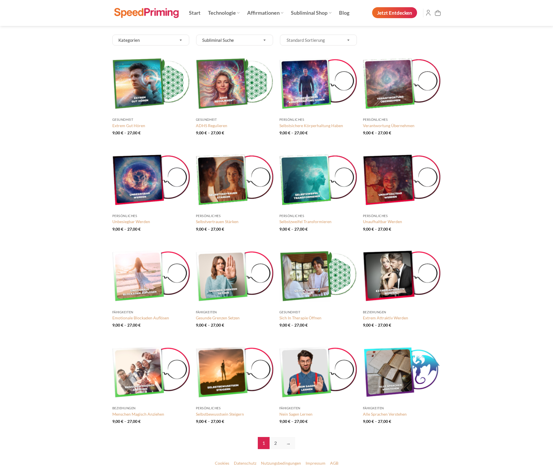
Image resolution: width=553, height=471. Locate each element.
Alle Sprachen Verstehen (385, 414)
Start (194, 13)
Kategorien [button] (129, 40)
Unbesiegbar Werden (131, 221)
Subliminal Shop (309, 13)
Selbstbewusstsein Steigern (220, 414)
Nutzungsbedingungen (281, 463)
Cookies (222, 463)
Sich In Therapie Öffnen (300, 317)
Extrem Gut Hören (128, 125)
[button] (438, 13)
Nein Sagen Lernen (296, 414)
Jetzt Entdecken (394, 13)
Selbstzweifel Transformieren (305, 221)
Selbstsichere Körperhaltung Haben (311, 125)
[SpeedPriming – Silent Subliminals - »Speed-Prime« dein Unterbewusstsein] (146, 13)
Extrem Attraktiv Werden (385, 317)
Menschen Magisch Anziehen (138, 414)
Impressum (315, 463)
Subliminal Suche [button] (218, 40)
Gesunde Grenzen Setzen (218, 317)
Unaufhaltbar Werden (382, 221)
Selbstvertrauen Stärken (217, 221)
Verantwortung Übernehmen (388, 125)
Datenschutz (245, 463)
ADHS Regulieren (211, 125)
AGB (334, 463)
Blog (344, 13)
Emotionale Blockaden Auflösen (140, 317)
